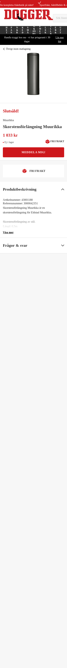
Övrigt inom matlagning (18, 49)
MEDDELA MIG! (33, 152)
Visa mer (8, 232)
